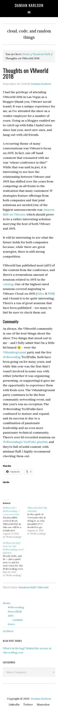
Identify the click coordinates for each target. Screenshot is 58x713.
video (40, 293)
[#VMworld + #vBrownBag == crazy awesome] (15, 522)
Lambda (18, 619)
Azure (11, 624)
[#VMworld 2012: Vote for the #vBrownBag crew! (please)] (15, 559)
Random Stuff (27, 587)
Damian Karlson (29, 5)
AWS (10, 615)
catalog (8, 284)
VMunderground (14, 352)
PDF (50, 293)
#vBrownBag (12, 357)
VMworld (42, 587)
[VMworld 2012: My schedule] (39, 520)
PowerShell (14, 611)
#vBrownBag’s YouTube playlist (25, 442)
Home (6, 603)
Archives (8, 631)
